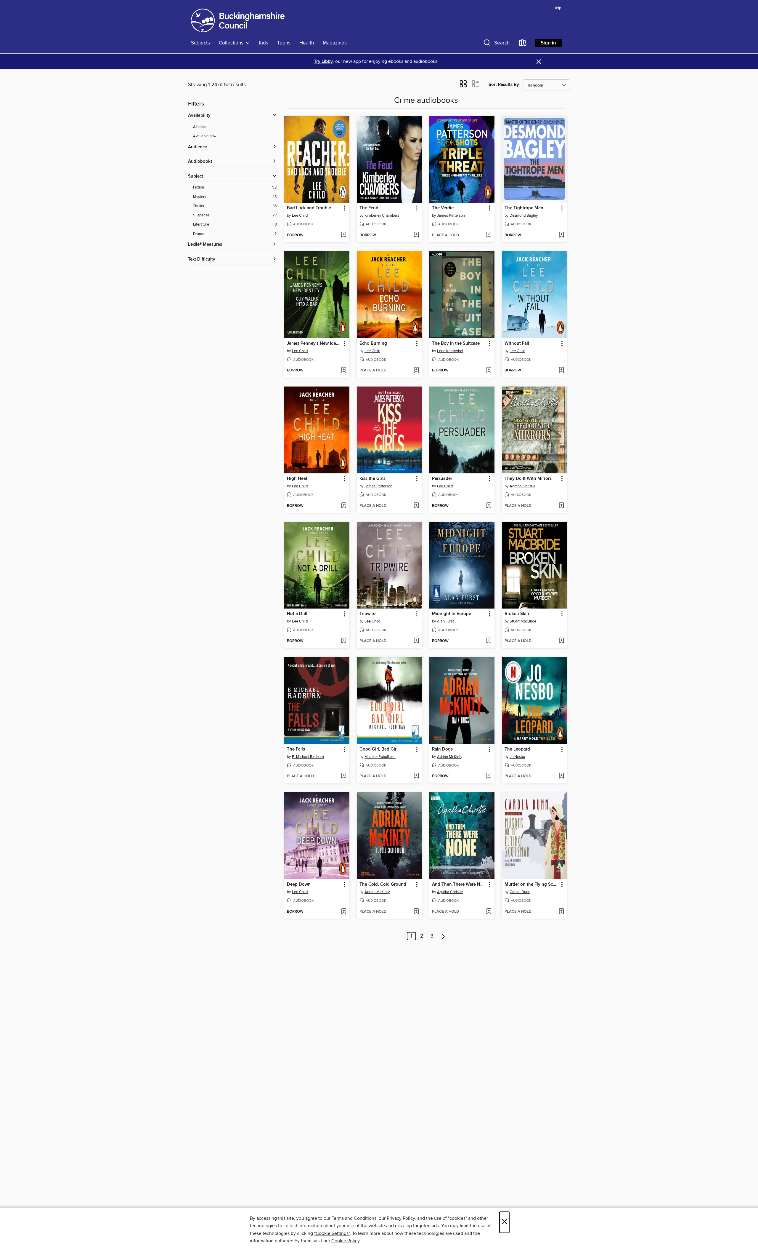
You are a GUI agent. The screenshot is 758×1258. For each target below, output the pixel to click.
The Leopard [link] (517, 749)
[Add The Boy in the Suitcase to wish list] (488, 370)
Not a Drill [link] (297, 614)
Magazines (335, 43)
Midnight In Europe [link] (451, 614)
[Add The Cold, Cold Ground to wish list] (416, 912)
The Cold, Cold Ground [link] (382, 884)
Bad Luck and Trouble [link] (309, 208)
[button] (496, 44)
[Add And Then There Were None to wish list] (488, 912)
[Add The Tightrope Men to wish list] (561, 235)
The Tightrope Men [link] (524, 208)
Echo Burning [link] (373, 343)
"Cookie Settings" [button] (332, 1233)
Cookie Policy (345, 1241)
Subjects (200, 43)
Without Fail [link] (517, 343)
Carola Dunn (520, 892)
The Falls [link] (296, 749)
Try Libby (323, 61)
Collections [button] (232, 43)
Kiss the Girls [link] (372, 478)
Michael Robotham (380, 756)
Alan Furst (445, 621)
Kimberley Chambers (381, 215)
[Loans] (523, 44)
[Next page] (443, 936)
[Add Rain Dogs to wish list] (488, 776)
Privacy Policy (401, 1218)
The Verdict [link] (443, 208)
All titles (199, 127)
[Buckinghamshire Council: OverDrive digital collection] (238, 20)
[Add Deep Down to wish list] (343, 912)
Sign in (548, 43)
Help (557, 8)
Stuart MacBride (523, 621)
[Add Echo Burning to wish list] (416, 370)
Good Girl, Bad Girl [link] (378, 749)
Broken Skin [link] (517, 614)
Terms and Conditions (354, 1218)
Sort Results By (504, 84)
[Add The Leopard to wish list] (561, 776)
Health (306, 43)
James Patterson (451, 215)
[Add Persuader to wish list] (488, 506)
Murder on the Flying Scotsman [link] (532, 884)
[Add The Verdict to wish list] (488, 235)
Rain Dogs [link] (442, 749)
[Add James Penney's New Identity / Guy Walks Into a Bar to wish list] (343, 370)
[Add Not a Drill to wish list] (343, 641)
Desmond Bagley (524, 215)
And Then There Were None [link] (459, 884)
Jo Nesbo (517, 756)
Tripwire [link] (367, 614)
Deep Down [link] (299, 884)
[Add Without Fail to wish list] (561, 370)
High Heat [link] (297, 478)
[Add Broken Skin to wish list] (561, 641)
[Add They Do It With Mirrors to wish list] (561, 506)
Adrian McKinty (449, 756)
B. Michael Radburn (308, 756)
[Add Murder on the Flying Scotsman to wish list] (561, 912)
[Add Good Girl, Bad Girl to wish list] (416, 776)
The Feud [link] (368, 208)
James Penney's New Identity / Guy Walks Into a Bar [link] (314, 343)
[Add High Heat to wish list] (343, 506)
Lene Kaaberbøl (450, 351)
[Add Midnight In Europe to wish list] (488, 641)
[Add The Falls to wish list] (343, 776)
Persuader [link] (442, 478)
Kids (263, 43)
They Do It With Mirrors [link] (528, 478)
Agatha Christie (522, 486)
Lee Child (300, 215)
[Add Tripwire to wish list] (416, 641)
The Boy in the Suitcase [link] (456, 343)
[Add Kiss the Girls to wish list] (416, 506)
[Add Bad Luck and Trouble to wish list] (343, 235)
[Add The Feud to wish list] (416, 235)
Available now (204, 136)
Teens (283, 43)
